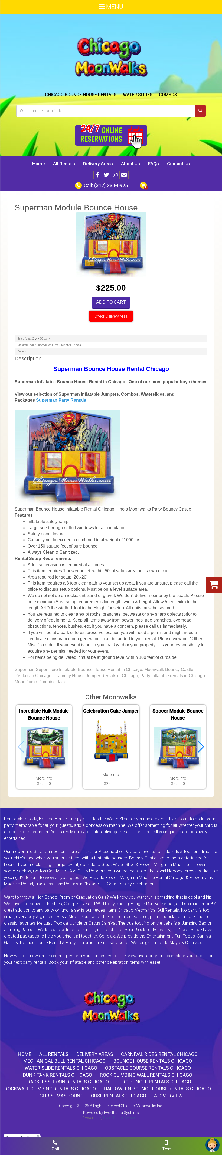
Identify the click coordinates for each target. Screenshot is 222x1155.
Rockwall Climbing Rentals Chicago (50, 1089)
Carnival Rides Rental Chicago (159, 1054)
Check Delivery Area (111, 316)
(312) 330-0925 (111, 185)
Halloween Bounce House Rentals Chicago (157, 1089)
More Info (44, 778)
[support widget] (212, 1145)
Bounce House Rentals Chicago (152, 1061)
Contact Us (178, 163)
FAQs (153, 163)
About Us (130, 163)
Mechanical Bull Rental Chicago (64, 1061)
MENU (114, 7)
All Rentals (64, 163)
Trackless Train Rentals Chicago (66, 1082)
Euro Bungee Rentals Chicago (154, 1082)
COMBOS (168, 94)
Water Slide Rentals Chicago (61, 1068)
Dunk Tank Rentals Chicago (57, 1075)
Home (38, 163)
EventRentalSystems (121, 1112)
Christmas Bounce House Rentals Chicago (93, 1096)
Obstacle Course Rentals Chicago (148, 1068)
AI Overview (168, 1096)
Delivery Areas (98, 163)
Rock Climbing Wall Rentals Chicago (146, 1075)
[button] (201, 747)
